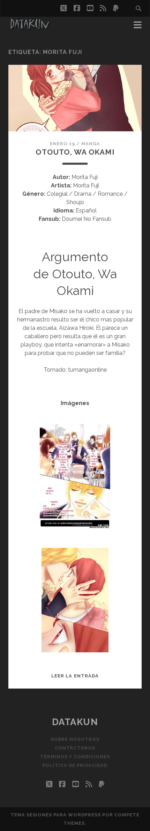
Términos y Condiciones (75, 756)
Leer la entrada (75, 675)
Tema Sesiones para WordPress (55, 814)
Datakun (75, 722)
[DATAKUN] (29, 27)
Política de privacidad (75, 765)
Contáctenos (75, 748)
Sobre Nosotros (75, 739)
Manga (90, 143)
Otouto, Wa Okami (75, 152)
